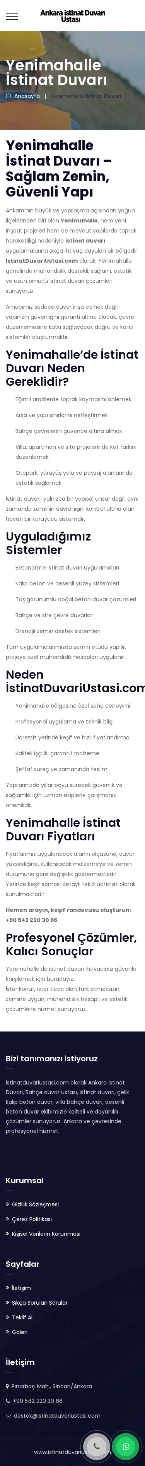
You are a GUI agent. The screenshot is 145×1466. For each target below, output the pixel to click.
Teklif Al (22, 1317)
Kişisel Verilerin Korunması (46, 1234)
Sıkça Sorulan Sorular (40, 1303)
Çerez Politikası (32, 1219)
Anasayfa (25, 96)
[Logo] (72, 15)
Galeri (19, 1332)
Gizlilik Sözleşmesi (35, 1204)
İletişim (21, 1288)
